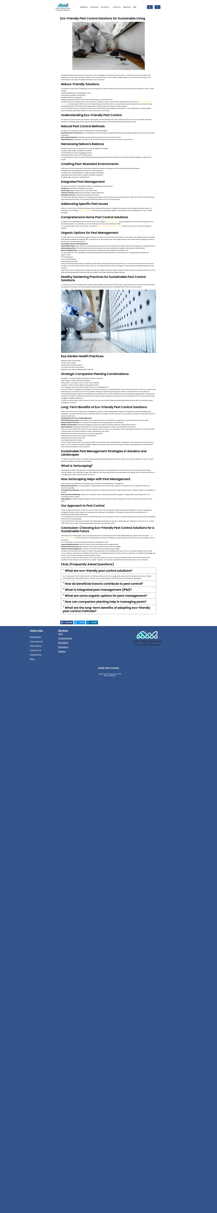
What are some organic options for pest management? (106, 596)
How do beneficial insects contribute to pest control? (104, 584)
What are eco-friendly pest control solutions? (98, 571)
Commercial (94, 7)
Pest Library (104, 7)
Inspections (127, 7)
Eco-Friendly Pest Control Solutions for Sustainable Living (103, 18)
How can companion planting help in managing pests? (105, 602)
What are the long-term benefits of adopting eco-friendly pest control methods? (106, 609)
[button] (108, 571)
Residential (83, 7)
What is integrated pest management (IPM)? (98, 590)
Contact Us (117, 7)
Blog (134, 7)
